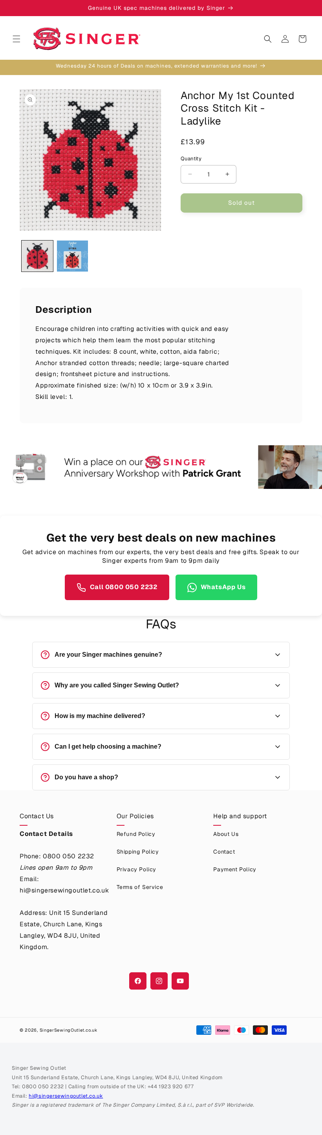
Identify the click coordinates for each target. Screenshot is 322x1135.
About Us (225, 833)
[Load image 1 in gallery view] (37, 256)
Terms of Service (140, 887)
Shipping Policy (138, 851)
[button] (16, 39)
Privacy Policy (136, 869)
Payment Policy (234, 869)
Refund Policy (136, 833)
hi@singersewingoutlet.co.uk (66, 1096)
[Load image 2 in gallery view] (72, 256)
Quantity (191, 158)
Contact (224, 851)
